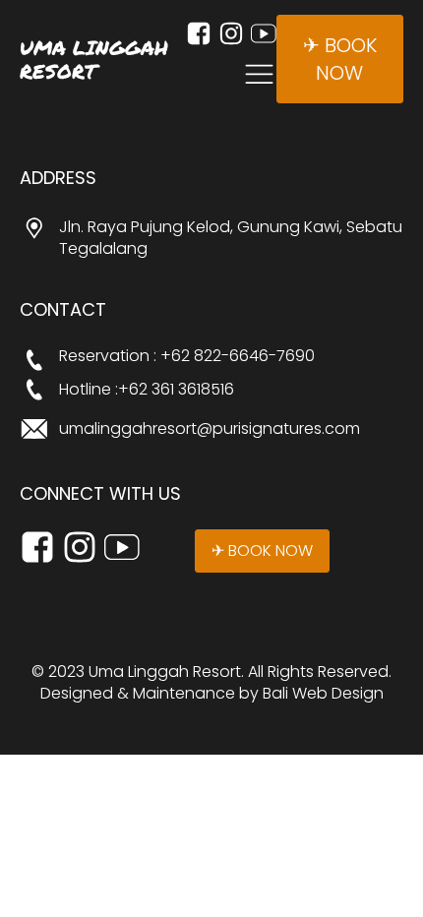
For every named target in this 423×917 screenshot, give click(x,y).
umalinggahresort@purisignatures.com (209, 429)
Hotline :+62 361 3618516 (146, 389)
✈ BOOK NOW (340, 59)
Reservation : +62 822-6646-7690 (187, 356)
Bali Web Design (323, 693)
